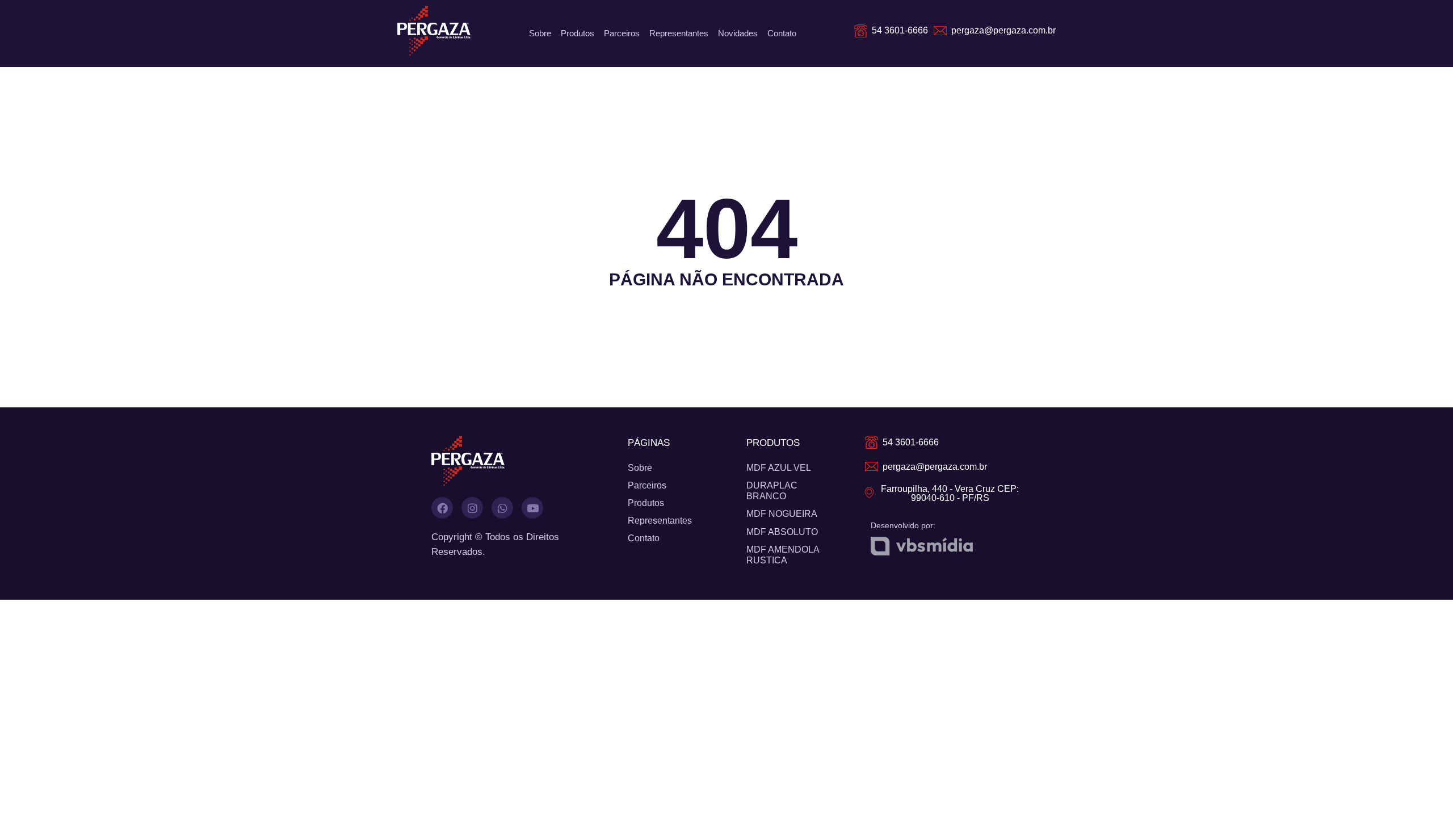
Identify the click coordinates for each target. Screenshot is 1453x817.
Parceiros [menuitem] (622, 33)
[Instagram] (472, 508)
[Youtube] (532, 508)
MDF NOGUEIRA (781, 514)
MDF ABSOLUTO (782, 532)
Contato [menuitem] (781, 33)
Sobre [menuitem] (540, 33)
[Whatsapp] (502, 508)
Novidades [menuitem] (738, 33)
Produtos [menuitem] (577, 33)
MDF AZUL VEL (778, 468)
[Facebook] (442, 508)
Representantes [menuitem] (678, 33)
